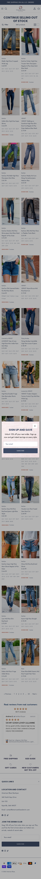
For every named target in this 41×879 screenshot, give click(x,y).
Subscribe (20, 451)
